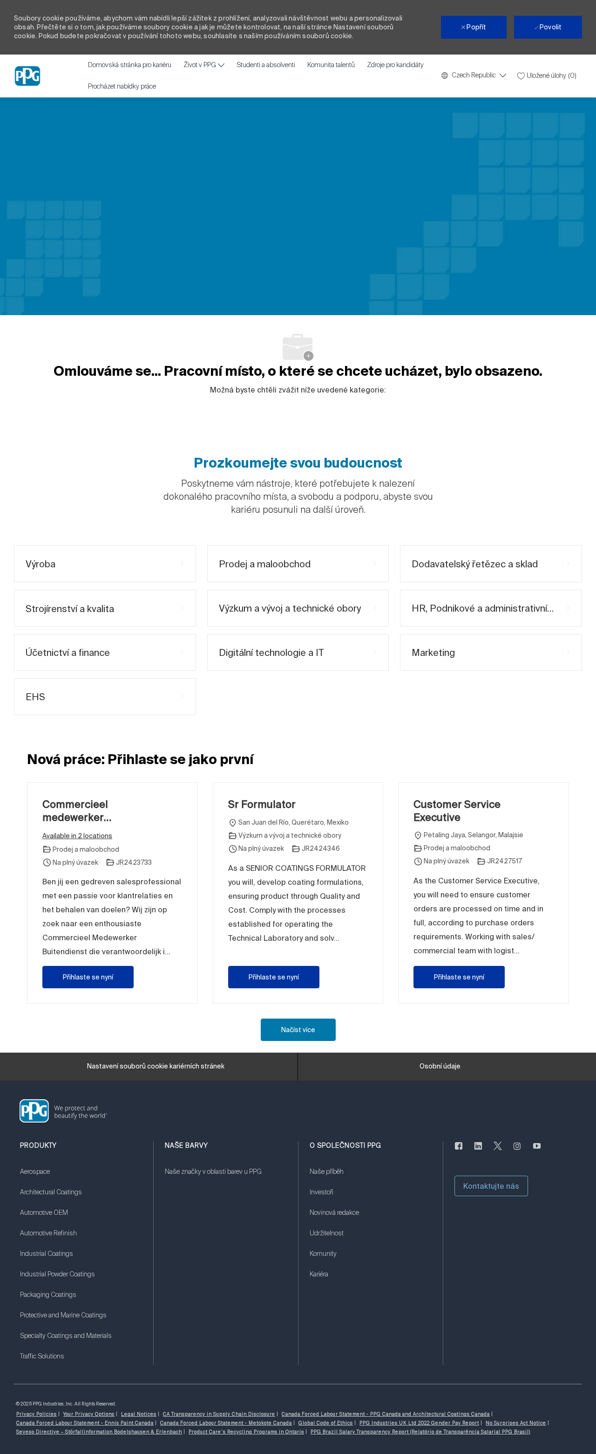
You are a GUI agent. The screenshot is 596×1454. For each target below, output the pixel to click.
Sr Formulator (262, 804)
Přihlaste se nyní (88, 977)
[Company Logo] (27, 76)
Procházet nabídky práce (122, 86)
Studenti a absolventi (266, 65)
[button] (491, 1186)
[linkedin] (478, 1151)
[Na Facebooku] (458, 1151)
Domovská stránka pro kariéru (129, 65)
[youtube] (537, 1151)
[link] (81, 1177)
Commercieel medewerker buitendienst (75, 810)
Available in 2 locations (77, 836)
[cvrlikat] (498, 1151)
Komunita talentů (331, 65)
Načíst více (298, 1030)
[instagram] (517, 1151)
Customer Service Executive (457, 810)
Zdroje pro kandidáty (395, 65)
